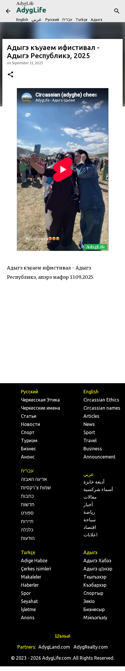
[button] (10, 75)
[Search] (116, 11)
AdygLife (25, 3)
